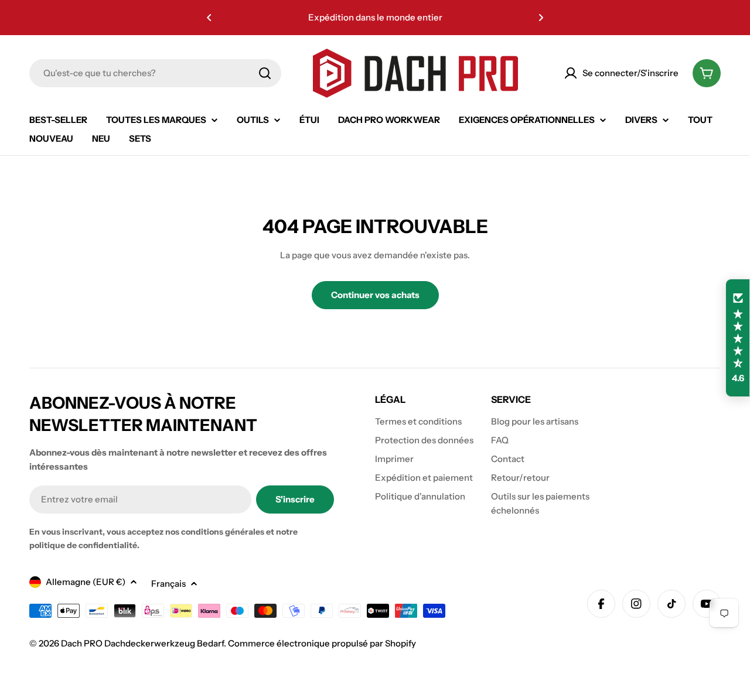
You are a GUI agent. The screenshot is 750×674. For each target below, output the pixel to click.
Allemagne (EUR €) (85, 581)
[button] (209, 18)
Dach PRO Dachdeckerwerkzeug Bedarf (142, 643)
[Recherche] (265, 73)
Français (168, 583)
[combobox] (155, 73)
